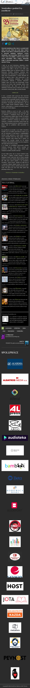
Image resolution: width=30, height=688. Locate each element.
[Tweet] (6, 43)
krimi (4, 331)
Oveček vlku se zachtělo (22, 195)
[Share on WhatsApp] (9, 43)
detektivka (17, 328)
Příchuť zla (17, 299)
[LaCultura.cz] (15, 4)
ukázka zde (15, 92)
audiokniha (9, 328)
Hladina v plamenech (21, 225)
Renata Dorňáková (18, 14)
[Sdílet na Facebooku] (3, 43)
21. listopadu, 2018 (7, 14)
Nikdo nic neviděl (20, 257)
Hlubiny (19, 277)
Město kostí (18, 186)
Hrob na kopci (18, 216)
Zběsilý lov (18, 236)
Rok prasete (19, 268)
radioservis (11, 331)
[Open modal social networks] (12, 43)
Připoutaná (18, 288)
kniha (24, 328)
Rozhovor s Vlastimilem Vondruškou (15, 172)
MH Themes (24, 686)
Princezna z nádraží (21, 245)
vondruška (20, 331)
